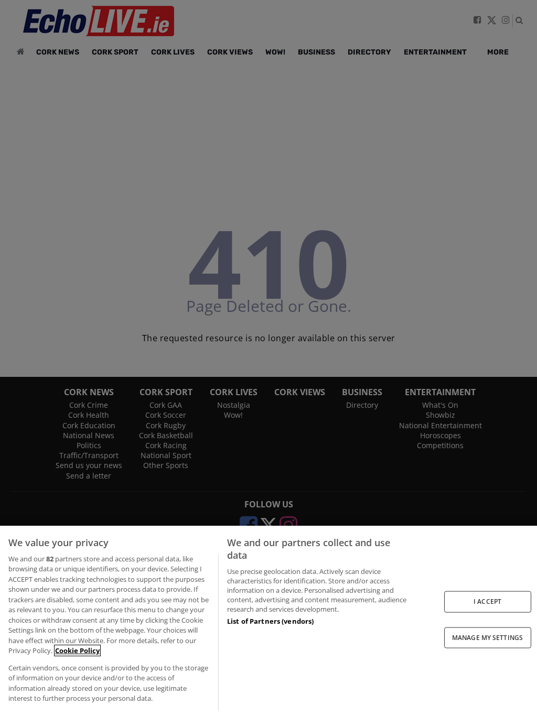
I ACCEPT (487, 601)
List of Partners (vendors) (270, 621)
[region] (268, 621)
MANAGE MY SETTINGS (487, 637)
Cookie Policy (77, 650)
